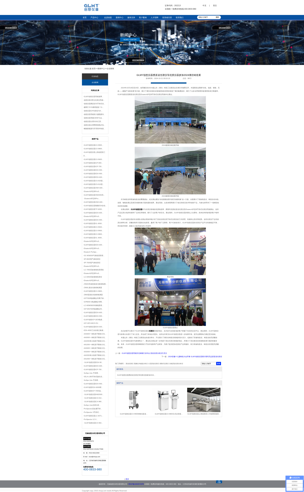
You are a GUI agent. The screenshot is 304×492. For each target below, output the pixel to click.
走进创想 (108, 18)
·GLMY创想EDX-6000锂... (93, 387)
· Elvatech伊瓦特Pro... (91, 198)
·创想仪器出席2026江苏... (92, 121)
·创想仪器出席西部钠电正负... (94, 125)
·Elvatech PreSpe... (90, 252)
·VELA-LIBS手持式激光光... (93, 377)
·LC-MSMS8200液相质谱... (93, 305)
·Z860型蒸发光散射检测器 (93, 295)
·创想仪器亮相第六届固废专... (94, 114)
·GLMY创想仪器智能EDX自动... (95, 206)
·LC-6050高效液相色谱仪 (92, 277)
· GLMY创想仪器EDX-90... (93, 362)
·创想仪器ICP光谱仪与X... (92, 111)
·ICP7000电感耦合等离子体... (94, 298)
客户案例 (143, 18)
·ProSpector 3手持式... (91, 412)
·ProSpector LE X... (90, 419)
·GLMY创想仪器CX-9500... (93, 227)
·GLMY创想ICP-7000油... (92, 391)
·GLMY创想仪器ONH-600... (93, 188)
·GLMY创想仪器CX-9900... (93, 145)
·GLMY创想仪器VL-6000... (93, 223)
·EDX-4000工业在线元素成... (94, 330)
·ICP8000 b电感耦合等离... (93, 302)
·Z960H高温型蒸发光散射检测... (95, 284)
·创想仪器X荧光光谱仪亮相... (94, 100)
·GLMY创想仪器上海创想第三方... (94, 154)
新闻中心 (119, 18)
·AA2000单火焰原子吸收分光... (94, 341)
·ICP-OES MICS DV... (91, 323)
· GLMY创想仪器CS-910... (93, 398)
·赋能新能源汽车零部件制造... (94, 129)
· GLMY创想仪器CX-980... (93, 401)
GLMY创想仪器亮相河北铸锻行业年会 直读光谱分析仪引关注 (144, 353)
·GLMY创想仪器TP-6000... (93, 209)
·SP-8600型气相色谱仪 (91, 259)
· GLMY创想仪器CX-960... (93, 423)
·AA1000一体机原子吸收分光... (94, 344)
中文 (204, 6)
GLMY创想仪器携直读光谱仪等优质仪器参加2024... (136, 375)
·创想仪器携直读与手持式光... (94, 104)
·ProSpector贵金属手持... (92, 409)
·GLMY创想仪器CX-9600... (93, 159)
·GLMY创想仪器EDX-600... (93, 177)
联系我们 (179, 18)
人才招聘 (154, 18)
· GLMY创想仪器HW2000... (93, 394)
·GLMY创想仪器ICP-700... (93, 166)
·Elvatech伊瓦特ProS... (91, 191)
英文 (215, 6)
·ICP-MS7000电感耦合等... (93, 309)
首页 (85, 18)
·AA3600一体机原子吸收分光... (94, 334)
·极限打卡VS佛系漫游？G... (93, 107)
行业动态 (95, 76)
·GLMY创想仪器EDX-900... (93, 170)
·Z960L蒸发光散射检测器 (92, 288)
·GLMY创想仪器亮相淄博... (93, 96)
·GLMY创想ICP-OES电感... (93, 320)
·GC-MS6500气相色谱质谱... (94, 255)
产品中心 (94, 18)
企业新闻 (110, 69)
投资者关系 (167, 18)
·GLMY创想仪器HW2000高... (94, 195)
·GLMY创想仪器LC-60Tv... (93, 416)
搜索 (218, 363)
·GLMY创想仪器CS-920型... (93, 181)
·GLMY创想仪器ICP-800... (93, 163)
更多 (127, 479)
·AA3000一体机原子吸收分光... (94, 337)
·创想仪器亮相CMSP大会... (93, 118)
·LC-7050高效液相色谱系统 (93, 270)
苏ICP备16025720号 (136, 484)
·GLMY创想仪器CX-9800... (93, 149)
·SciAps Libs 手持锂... (91, 373)
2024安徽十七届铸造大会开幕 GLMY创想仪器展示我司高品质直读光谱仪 (195, 356)
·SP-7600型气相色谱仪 (91, 263)
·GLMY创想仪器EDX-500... (93, 327)
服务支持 (131, 18)
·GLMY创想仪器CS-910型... (93, 184)
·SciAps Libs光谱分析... (92, 405)
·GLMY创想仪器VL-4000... (93, 238)
